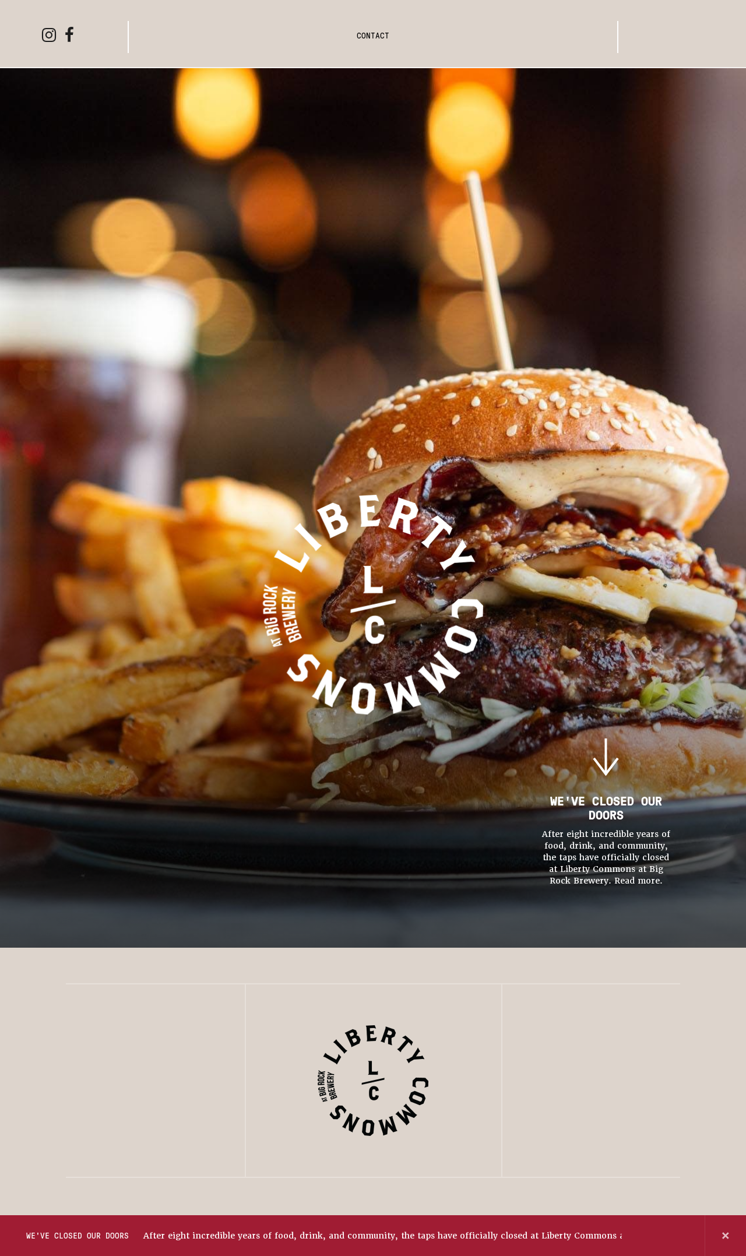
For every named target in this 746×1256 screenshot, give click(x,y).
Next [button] (684, 1235)
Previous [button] (642, 1235)
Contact (373, 35)
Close (725, 1235)
